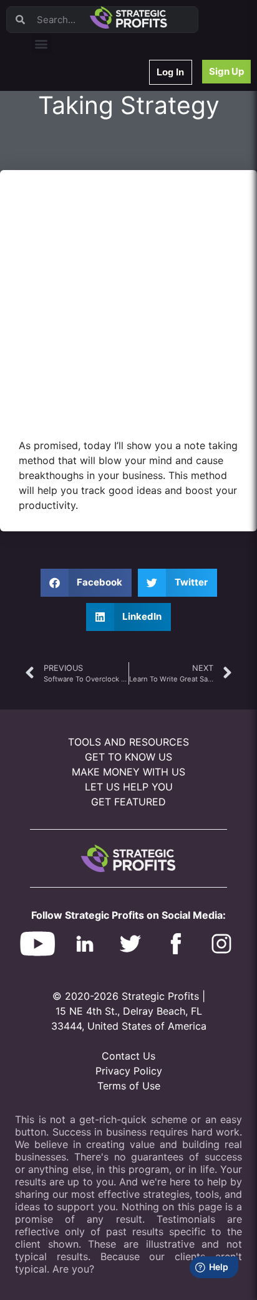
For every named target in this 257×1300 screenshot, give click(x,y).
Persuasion (59, 95)
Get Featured (128, 801)
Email (49, 159)
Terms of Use (128, 1085)
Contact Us (128, 1056)
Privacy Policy (128, 1071)
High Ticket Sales (70, 257)
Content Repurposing (77, 176)
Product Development (78, 143)
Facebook (57, 208)
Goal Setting (61, 240)
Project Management (76, 192)
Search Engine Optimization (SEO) (99, 224)
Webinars (56, 111)
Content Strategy (70, 127)
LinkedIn (54, 305)
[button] (41, 43)
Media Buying (64, 273)
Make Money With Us (128, 772)
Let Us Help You (129, 786)
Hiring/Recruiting (69, 289)
